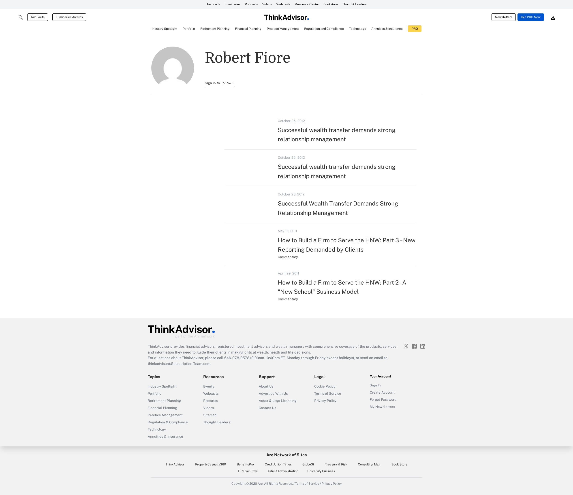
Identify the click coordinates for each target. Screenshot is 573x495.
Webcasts (283, 4)
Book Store (399, 464)
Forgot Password (383, 399)
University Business (321, 471)
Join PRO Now (531, 17)
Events (208, 386)
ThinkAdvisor (175, 464)
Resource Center (307, 4)
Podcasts (251, 4)
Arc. (260, 483)
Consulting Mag (369, 464)
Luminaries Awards (69, 17)
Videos (267, 4)
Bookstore (330, 4)
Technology (157, 429)
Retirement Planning (164, 401)
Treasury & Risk (336, 464)
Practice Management (165, 415)
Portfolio (154, 393)
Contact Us (267, 408)
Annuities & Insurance (165, 436)
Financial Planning (162, 408)
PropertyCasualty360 (210, 464)
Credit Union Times (278, 464)
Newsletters (503, 17)
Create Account (382, 392)
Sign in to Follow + (219, 83)
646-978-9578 (236, 358)
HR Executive (248, 471)
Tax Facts (213, 4)
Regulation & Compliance (168, 422)
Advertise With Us (273, 393)
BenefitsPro (245, 464)
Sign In (375, 385)
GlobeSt (308, 464)
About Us (266, 386)
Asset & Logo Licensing (277, 401)
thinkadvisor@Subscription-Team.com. (179, 364)
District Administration (282, 471)
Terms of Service (327, 393)
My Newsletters (382, 407)
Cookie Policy (324, 386)
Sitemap (209, 415)
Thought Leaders (354, 4)
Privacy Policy (325, 401)
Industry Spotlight (162, 386)
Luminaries (232, 4)
